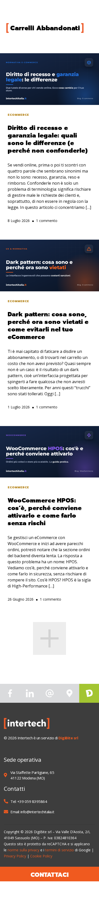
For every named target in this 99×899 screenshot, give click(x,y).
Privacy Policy (15, 856)
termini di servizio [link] (59, 850)
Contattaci (49, 874)
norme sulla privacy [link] (23, 850)
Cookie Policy (41, 856)
